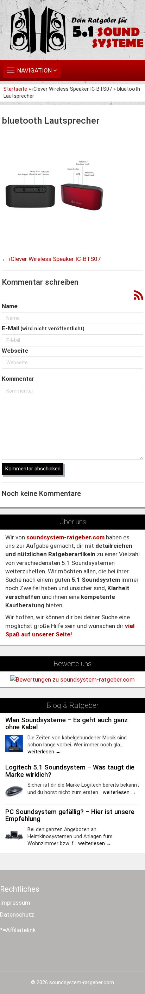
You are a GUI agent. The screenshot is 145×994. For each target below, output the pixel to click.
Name (10, 306)
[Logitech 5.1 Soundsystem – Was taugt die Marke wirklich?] (14, 790)
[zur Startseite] (72, 30)
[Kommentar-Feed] (138, 296)
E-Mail (43, 328)
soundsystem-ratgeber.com (81, 983)
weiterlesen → (44, 752)
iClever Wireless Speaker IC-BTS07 (55, 258)
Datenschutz (17, 914)
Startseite (16, 89)
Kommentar (18, 378)
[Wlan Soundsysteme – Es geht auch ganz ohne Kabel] (14, 743)
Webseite (15, 350)
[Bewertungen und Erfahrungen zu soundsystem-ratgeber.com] (72, 679)
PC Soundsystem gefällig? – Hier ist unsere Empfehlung (69, 815)
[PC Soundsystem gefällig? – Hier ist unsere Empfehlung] (14, 834)
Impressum (15, 902)
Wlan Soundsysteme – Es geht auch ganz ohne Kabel (66, 723)
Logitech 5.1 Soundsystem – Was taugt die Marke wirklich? (69, 771)
